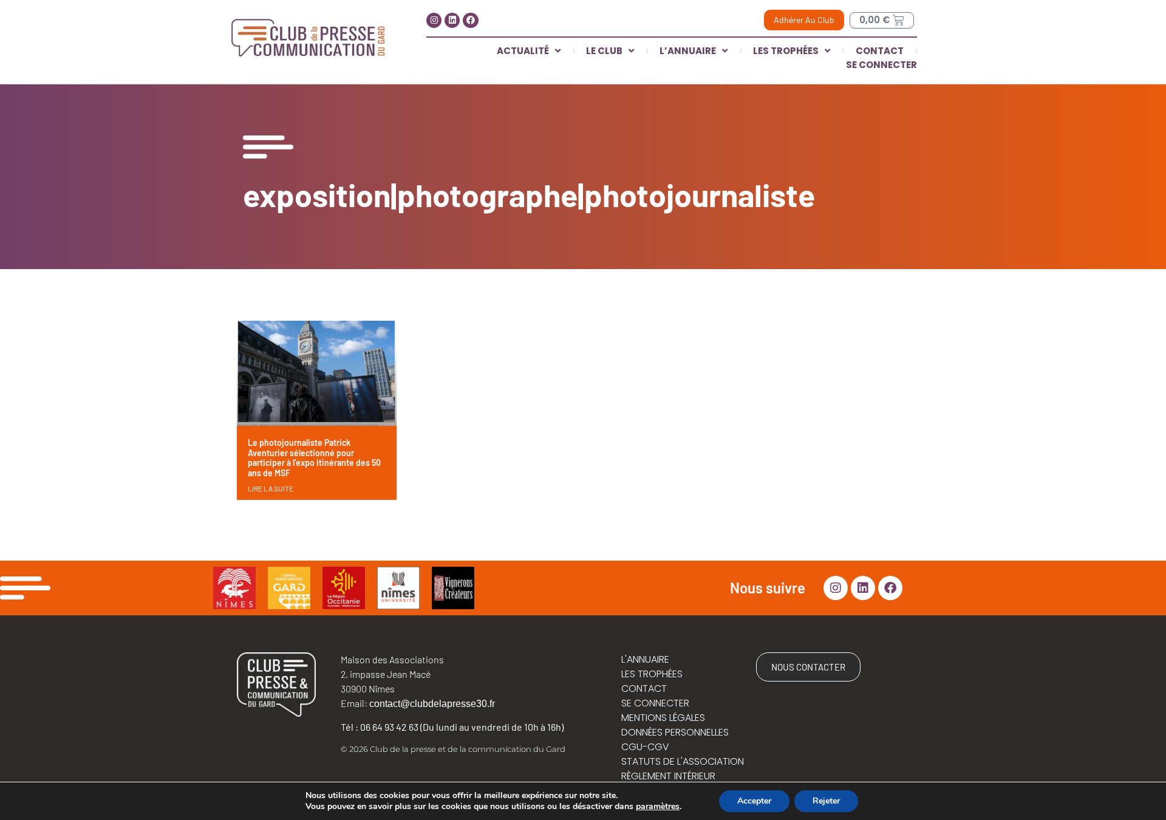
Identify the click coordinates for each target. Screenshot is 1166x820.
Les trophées (786, 50)
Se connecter (881, 64)
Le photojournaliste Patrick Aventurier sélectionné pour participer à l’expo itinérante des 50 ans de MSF (314, 457)
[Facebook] (470, 20)
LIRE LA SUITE (270, 488)
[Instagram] (434, 20)
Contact (880, 50)
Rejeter (826, 801)
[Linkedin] (452, 20)
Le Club (604, 50)
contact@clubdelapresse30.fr (432, 704)
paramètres (658, 806)
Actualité (523, 50)
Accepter (754, 801)
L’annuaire (688, 50)
